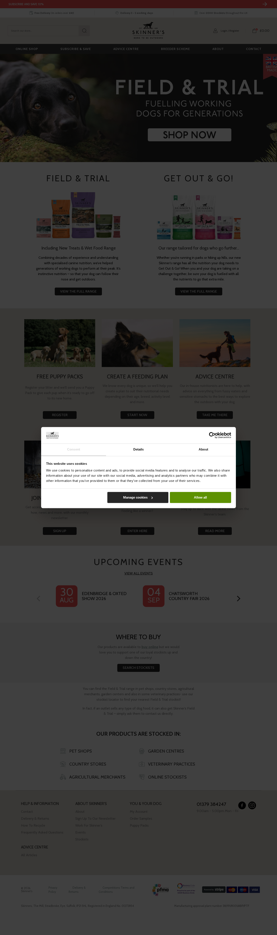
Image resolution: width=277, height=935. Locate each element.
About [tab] (203, 449)
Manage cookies (135, 497)
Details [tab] (138, 449)
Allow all (200, 497)
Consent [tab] (73, 449)
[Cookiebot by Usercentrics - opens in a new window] (212, 435)
